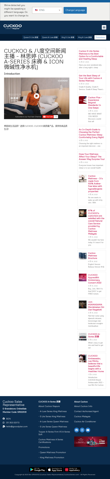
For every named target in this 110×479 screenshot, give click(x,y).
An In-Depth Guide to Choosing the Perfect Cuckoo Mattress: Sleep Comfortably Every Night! (91, 133)
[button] (104, 27)
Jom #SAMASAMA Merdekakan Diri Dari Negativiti (96, 305)
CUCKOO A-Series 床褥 (94, 335)
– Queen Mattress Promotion (52, 452)
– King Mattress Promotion (51, 457)
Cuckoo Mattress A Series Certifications (50, 440)
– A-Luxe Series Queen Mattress (53, 421)
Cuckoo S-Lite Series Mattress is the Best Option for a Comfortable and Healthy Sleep (91, 55)
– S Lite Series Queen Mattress (52, 426)
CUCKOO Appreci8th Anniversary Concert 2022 (94, 279)
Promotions (44, 447)
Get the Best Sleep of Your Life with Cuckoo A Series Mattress (90, 78)
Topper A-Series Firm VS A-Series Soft (54, 433)
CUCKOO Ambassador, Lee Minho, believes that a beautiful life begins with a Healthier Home (96, 363)
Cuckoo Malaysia (82, 416)
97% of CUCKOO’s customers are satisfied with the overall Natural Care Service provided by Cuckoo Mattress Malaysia (96, 222)
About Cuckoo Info (83, 406)
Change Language (75, 10)
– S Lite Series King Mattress (51, 416)
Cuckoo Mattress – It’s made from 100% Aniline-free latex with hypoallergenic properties (95, 184)
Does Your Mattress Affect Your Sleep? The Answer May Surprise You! (91, 156)
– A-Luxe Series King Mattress (52, 411)
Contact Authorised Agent (86, 411)
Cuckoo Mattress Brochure (92, 255)
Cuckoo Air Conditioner (85, 421)
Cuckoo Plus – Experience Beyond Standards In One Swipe (95, 102)
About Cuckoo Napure (49, 406)
